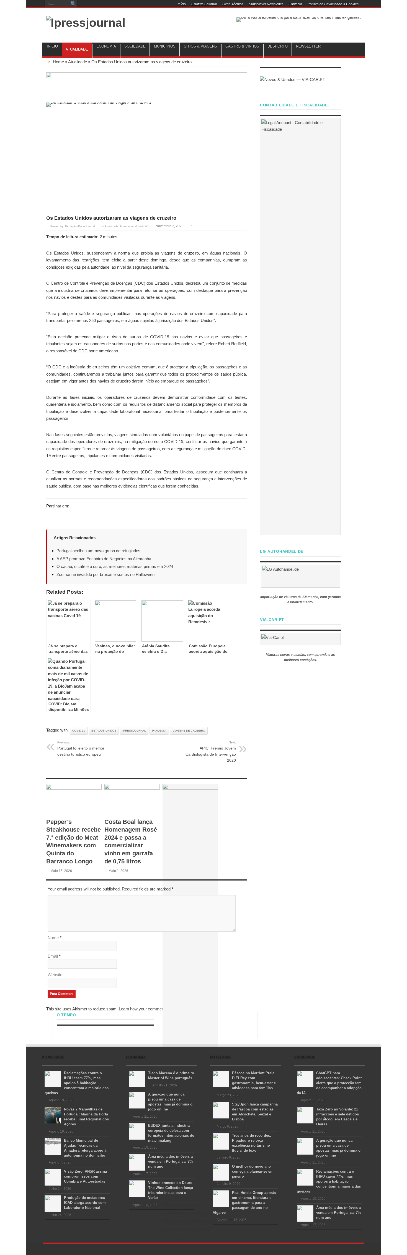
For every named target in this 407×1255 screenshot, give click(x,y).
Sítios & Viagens (200, 46)
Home (58, 61)
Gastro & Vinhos (242, 46)
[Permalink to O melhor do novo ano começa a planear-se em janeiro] (221, 1172)
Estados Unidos (103, 730)
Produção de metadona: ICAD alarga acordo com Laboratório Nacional (85, 1203)
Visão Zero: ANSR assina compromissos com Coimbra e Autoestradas (85, 1176)
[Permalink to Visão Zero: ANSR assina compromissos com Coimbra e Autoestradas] (53, 1177)
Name (53, 937)
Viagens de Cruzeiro (188, 730)
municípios (165, 46)
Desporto (277, 46)
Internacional (128, 226)
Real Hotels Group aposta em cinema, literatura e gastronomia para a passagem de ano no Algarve (244, 1203)
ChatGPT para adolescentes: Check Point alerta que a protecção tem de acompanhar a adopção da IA (329, 1083)
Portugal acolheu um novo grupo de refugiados (98, 550)
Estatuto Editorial (204, 4)
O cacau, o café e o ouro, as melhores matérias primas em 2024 (114, 566)
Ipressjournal (134, 730)
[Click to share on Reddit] (82, 516)
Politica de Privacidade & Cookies (333, 4)
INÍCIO (52, 46)
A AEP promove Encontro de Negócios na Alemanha (103, 558)
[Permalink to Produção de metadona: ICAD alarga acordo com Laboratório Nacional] (53, 1203)
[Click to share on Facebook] (61, 516)
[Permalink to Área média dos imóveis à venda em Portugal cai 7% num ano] (137, 1162)
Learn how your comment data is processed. (159, 1009)
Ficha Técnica (232, 4)
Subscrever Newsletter (266, 4)
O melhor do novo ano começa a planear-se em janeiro (253, 1171)
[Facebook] (124, 4)
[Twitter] (130, 4)
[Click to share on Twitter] (50, 516)
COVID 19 (78, 730)
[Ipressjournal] (85, 21)
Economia (106, 46)
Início (182, 4)
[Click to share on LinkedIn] (71, 516)
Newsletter (308, 46)
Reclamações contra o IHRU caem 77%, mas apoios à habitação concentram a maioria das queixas (77, 1083)
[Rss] (117, 4)
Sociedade (135, 46)
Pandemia (159, 730)
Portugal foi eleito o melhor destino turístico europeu (80, 748)
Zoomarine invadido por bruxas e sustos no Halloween (105, 574)
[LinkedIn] (137, 4)
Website (55, 974)
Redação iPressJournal (80, 226)
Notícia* (143, 226)
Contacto (295, 4)
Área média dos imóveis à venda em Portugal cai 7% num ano (170, 1161)
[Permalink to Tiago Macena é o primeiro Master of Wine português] (137, 1078)
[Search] (73, 4)
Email (53, 956)
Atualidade (77, 49)
